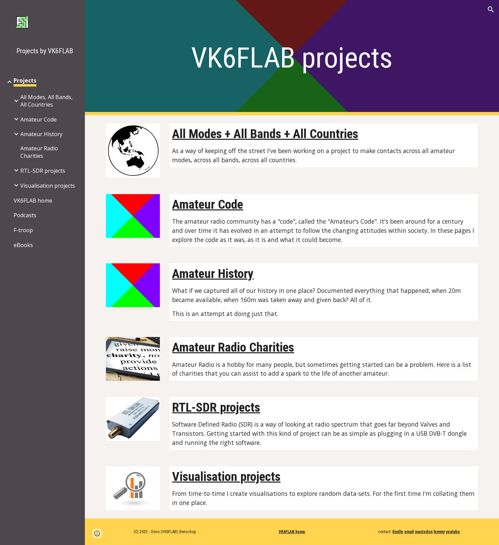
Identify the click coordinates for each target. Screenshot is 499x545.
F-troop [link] (23, 230)
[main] (291, 57)
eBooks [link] (23, 245)
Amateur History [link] (41, 134)
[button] (491, 9)
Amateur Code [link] (38, 119)
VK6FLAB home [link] (33, 200)
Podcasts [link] (25, 215)
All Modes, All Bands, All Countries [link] (46, 100)
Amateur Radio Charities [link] (39, 152)
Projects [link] (25, 80)
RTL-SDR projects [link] (42, 170)
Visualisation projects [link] (47, 185)
